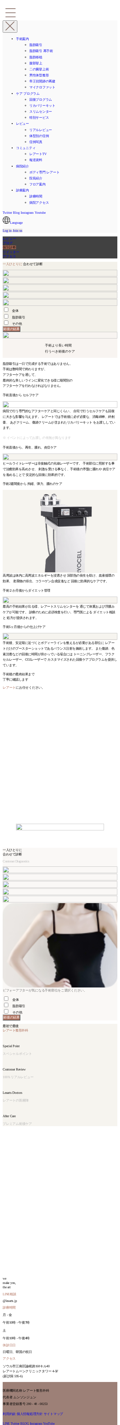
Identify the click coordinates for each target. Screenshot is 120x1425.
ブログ (8, 243)
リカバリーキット (42, 105)
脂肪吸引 (35, 45)
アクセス (9, 256)
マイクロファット (42, 87)
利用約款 (9, 1414)
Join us (17, 230)
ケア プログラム (28, 93)
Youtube (40, 212)
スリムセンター (40, 111)
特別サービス (39, 117)
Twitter (7, 212)
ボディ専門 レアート (44, 172)
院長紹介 (35, 178)
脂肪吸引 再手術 (41, 51)
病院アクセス (39, 202)
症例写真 (35, 142)
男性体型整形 (39, 75)
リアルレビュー (40, 130)
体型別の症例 (39, 136)
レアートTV (37, 154)
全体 (15, 310)
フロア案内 (37, 184)
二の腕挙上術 (39, 69)
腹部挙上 (35, 63)
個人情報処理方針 (30, 1414)
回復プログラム (40, 99)
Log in (7, 230)
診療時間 (35, 196)
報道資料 (35, 160)
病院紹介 (22, 166)
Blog (16, 212)
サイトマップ (53, 1414)
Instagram (27, 212)
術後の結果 (11, 328)
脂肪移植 (35, 57)
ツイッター (11, 252)
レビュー (22, 123)
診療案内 (22, 190)
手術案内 (22, 39)
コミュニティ (25, 148)
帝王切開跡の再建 (42, 81)
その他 (17, 323)
